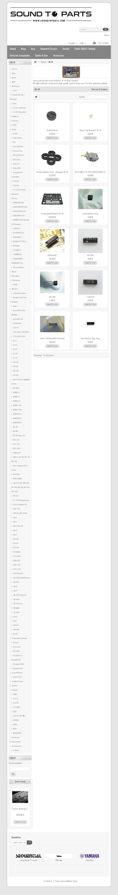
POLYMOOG (18, 233)
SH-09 (16, 539)
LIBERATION (18, 203)
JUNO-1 (16, 392)
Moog (23, 48)
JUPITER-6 (17, 418)
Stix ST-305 (17, 677)
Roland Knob (52, 130)
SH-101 (16, 548)
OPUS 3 (16, 228)
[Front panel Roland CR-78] (52, 199)
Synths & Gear (41, 55)
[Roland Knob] (52, 116)
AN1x (15, 694)
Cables (16, 750)
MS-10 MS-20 (18, 155)
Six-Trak (16, 651)
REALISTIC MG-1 (19, 241)
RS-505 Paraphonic (21, 500)
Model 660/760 (19, 297)
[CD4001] (90, 282)
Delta (15, 134)
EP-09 (15, 362)
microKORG (18, 146)
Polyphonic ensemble (17, 174)
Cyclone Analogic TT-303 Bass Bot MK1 (20, 809)
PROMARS (17, 479)
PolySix (16, 181)
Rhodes (14, 289)
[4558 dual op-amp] (90, 199)
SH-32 (15, 543)
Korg (33, 48)
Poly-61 (16, 164)
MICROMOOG (19, 211)
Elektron (14, 116)
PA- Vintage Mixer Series (20, 468)
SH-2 (15, 522)
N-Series (16, 159)
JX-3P (15, 427)
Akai (13, 73)
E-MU (13, 125)
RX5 (15, 729)
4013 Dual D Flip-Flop (90, 338)
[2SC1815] (52, 282)
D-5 (14, 341)
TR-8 (15, 586)
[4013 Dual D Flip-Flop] (90, 324)
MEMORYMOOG (20, 207)
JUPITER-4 (17, 414)
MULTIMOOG (18, 215)
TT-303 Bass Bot (19, 112)
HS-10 (15, 366)
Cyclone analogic (18, 108)
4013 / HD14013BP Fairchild (52, 338)
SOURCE (17, 250)
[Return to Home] (35, 62)
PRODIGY (17, 237)
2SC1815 (52, 297)
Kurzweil (14, 194)
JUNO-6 (16, 401)
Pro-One (17, 647)
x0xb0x (14, 686)
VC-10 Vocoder (19, 190)
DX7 (15, 711)
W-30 (15, 634)
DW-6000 (17, 138)
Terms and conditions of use (66, 881)
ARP (13, 82)
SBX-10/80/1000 (20, 513)
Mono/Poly (18, 151)
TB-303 (16, 582)
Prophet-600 (18, 664)
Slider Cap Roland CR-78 (90, 130)
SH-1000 (16, 552)
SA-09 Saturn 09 (20, 504)
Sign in (106, 35)
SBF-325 (16, 509)
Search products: (15, 763)
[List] (40, 97)
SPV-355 (16, 565)
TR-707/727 (17, 604)
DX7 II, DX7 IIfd (19, 716)
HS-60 (16, 371)
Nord (13, 272)
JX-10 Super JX (19, 435)
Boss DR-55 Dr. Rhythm (19, 312)
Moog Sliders (18, 267)
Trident (16, 185)
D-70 (15, 358)
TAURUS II (17, 254)
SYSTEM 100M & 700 (21, 578)
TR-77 (15, 591)
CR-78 (15, 328)
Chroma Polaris (19, 293)
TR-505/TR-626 (19, 595)
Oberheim (15, 280)
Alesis (13, 77)
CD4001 (90, 297)
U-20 (15, 617)
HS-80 (15, 375)
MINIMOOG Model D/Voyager (20, 222)
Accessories (58, 55)
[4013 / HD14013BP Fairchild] (52, 324)
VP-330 (16, 629)
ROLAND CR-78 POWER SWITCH (90, 172)
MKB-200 (17, 453)
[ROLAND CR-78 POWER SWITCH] (90, 157)
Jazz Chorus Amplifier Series (21, 381)
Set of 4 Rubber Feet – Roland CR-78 (52, 172)
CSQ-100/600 (19, 336)
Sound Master (17, 673)
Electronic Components (20, 55)
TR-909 (16, 612)
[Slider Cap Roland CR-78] (90, 116)
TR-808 (16, 608)
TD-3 (15, 90)
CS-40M (16, 707)
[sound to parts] (50, 14)
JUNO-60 (17, 405)
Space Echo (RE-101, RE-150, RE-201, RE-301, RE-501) (21, 487)
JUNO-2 (16, 397)
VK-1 (15, 621)
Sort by (82, 97)
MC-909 (16, 448)
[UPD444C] (52, 241)
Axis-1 (15, 306)
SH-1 (15, 517)
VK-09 (16, 625)
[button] (16, 858)
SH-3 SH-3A (18, 526)
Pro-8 (15, 642)
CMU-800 (17, 323)
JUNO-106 (17, 410)
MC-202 (16, 440)
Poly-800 (17, 168)
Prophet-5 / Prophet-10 (17, 657)
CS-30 (15, 703)
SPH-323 (16, 560)
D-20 (15, 349)
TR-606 (16, 599)
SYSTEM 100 (18, 573)
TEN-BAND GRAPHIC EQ (17, 261)
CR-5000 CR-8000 (21, 332)
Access (14, 69)
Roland (13, 48)
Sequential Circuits (48, 48)
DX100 (16, 720)
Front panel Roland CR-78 (52, 213)
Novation (15, 276)
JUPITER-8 (17, 422)
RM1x (15, 724)
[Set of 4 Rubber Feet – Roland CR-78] (52, 157)
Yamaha (65, 48)
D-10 (15, 345)
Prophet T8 (17, 668)
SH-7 (15, 535)
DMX (15, 284)
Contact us (48, 881)
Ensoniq (14, 121)
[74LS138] (90, 241)
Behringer (15, 86)
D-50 (15, 353)
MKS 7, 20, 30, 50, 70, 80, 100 (21, 459)
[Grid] (36, 97)
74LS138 (90, 255)
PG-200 (16, 474)
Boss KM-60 (18, 319)
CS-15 (15, 698)
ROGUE (16, 246)
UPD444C (52, 255)
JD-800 (16, 388)
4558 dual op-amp (90, 213)
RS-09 (15, 496)
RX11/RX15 (17, 733)
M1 (14, 142)
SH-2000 (16, 556)
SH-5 (15, 530)
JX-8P (15, 431)
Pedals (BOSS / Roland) (85, 48)
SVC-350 (17, 569)
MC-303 (16, 444)
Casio (14, 103)
